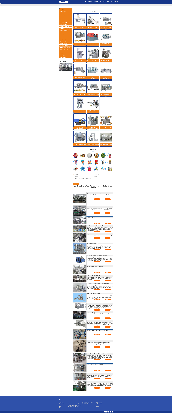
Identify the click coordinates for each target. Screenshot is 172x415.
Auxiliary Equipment (63, 57)
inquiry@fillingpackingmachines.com (88, 402)
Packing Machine (95, 1)
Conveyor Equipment (63, 55)
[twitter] (108, 411)
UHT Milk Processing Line (64, 39)
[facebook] (107, 411)
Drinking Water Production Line (65, 28)
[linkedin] (112, 411)
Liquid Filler (97, 406)
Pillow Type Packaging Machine (65, 47)
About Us (104, 1)
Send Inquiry (97, 199)
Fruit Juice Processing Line (64, 32)
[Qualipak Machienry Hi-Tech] (65, 1)
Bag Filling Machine (63, 11)
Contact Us (107, 199)
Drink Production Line (63, 24)
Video (100, 1)
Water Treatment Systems (64, 41)
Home (85, 1)
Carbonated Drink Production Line (65, 20)
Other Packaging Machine (64, 45)
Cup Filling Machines (63, 53)
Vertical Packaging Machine (64, 43)
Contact (108, 1)
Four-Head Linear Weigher (99, 403)
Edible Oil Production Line (64, 30)
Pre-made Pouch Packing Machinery (64, 49)
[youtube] (105, 411)
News (111, 1)
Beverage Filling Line (63, 13)
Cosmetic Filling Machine (64, 22)
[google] (110, 411)
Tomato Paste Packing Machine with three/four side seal (82, 391)
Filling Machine (90, 1)
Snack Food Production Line (64, 37)
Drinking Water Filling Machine (64, 26)
